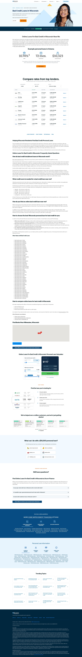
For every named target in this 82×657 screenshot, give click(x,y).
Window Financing (54, 531)
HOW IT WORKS (39, 134)
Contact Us (19, 617)
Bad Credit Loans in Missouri (20, 258)
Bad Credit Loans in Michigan (20, 243)
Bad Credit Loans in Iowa (20, 269)
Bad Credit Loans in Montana (20, 289)
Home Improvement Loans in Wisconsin (23, 317)
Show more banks (17, 343)
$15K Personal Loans (28, 560)
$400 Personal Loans (37, 554)
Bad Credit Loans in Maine (20, 288)
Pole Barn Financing (19, 528)
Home (14, 7)
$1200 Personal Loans (59, 556)
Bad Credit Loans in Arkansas (20, 247)
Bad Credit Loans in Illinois (20, 244)
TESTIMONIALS (47, 134)
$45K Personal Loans (32, 561)
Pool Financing (38, 531)
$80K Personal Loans (44, 562)
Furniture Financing (27, 529)
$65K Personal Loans (60, 561)
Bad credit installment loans (18, 159)
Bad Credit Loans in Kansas (20, 287)
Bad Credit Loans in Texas (20, 240)
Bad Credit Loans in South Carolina (22, 256)
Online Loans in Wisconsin (20, 316)
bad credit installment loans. (19, 46)
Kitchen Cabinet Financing (37, 529)
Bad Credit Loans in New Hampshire (22, 292)
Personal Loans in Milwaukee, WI (21, 319)
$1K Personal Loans (50, 556)
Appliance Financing (55, 528)
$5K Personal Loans (63, 557)
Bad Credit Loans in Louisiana (21, 248)
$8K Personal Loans (46, 558)
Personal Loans (19, 7)
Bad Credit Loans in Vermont (20, 298)
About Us (14, 617)
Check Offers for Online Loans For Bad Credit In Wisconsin (27, 347)
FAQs (52, 134)
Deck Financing (54, 529)
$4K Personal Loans (54, 557)
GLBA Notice (36, 617)
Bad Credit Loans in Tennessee (21, 249)
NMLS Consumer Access (35, 621)
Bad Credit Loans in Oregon (20, 255)
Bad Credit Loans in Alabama (20, 277)
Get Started (41, 66)
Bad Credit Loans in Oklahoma (21, 265)
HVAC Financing (47, 528)
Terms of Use (30, 617)
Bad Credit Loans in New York (20, 281)
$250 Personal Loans (19, 554)
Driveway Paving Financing (37, 528)
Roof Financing (63, 528)
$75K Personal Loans (35, 562)
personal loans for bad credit (18, 43)
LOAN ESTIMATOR (30, 134)
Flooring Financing (30, 531)
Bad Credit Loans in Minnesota (21, 254)
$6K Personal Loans (18, 558)
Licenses (40, 617)
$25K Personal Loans (47, 560)
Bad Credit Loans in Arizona (20, 245)
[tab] (27, 523)
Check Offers (66, 1)
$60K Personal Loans (51, 561)
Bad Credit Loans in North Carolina (22, 266)
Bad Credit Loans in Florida (20, 270)
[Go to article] (19, 579)
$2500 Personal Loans (35, 557)
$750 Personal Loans (22, 556)
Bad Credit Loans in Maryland (20, 280)
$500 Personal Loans (47, 554)
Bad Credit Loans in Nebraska (20, 291)
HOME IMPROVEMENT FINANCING (40, 517)
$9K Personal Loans (55, 558)
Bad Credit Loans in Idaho (20, 285)
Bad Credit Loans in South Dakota (21, 296)
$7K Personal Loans (27, 558)
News (44, 617)
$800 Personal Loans (31, 556)
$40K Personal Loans (22, 561)
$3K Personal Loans (45, 557)
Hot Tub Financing (45, 531)
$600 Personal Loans (56, 554)
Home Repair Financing (63, 529)
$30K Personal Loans (57, 560)
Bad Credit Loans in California (21, 271)
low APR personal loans (27, 149)
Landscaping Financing (20, 531)
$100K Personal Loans (54, 562)
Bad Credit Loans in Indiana (20, 278)
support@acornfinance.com (38, 654)
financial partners (62, 312)
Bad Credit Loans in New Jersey (21, 263)
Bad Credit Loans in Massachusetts (22, 267)
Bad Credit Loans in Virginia (20, 259)
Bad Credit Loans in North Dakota (21, 294)
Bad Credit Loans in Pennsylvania (21, 260)
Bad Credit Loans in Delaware (20, 284)
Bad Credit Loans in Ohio (20, 276)
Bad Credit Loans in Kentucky (20, 262)
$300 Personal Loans (28, 554)
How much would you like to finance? (20, 17)
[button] (41, 332)
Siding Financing (47, 529)
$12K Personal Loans (19, 560)
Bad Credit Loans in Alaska (20, 282)
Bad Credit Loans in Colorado (20, 274)
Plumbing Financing (18, 529)
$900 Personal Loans (41, 556)
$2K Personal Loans (26, 557)
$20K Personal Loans (38, 560)
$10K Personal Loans (64, 558)
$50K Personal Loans (41, 561)
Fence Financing (27, 528)
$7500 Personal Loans (36, 558)
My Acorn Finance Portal (50, 617)
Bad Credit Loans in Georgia (20, 241)
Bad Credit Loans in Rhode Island (21, 295)
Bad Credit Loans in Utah (20, 273)
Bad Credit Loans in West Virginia (21, 251)
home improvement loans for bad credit (54, 204)
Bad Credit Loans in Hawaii (20, 252)
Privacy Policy (24, 617)
